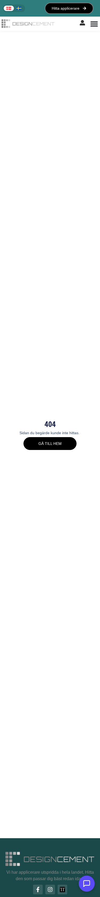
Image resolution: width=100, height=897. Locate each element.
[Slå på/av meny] (94, 24)
